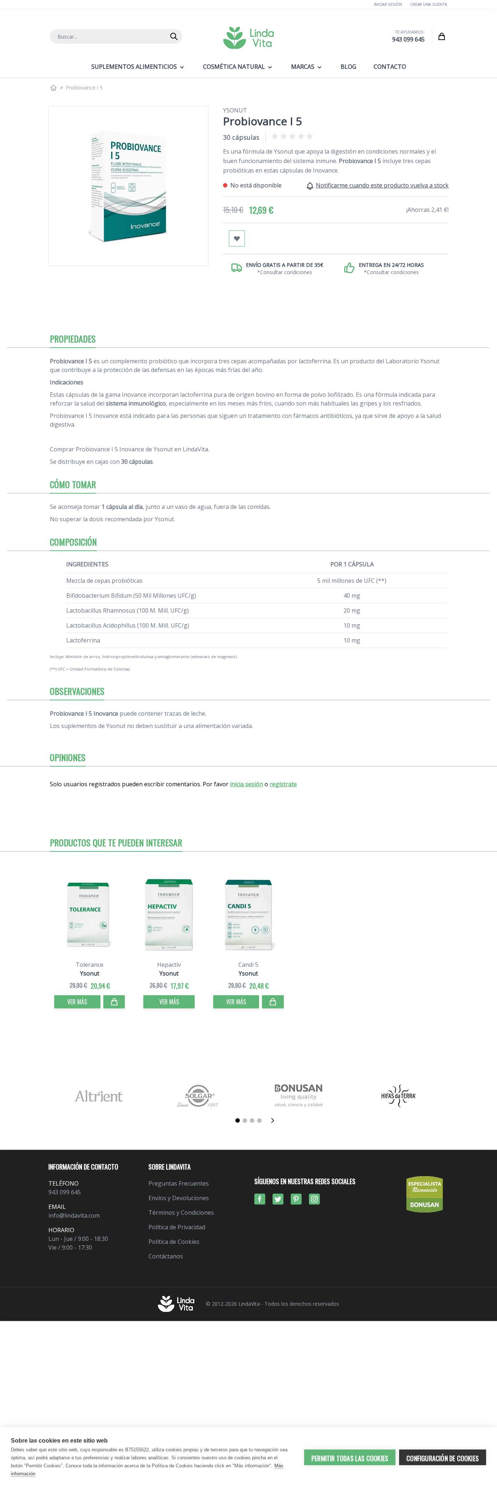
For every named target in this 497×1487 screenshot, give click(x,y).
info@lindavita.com (74, 1215)
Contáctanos (165, 1256)
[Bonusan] (298, 1095)
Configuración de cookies (442, 1458)
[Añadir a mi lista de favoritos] (237, 238)
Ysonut (235, 110)
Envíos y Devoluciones (178, 1198)
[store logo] (248, 38)
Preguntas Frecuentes (178, 1183)
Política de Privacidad (176, 1227)
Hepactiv (169, 965)
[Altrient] (98, 1095)
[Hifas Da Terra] (398, 1095)
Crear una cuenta (428, 4)
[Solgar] (198, 1095)
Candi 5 (248, 965)
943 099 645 (408, 39)
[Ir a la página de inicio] (53, 87)
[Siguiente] (275, 1120)
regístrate (283, 784)
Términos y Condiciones (181, 1213)
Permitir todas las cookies (349, 1458)
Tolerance (89, 965)
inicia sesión (246, 784)
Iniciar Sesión (388, 4)
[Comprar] (114, 1001)
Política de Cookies (173, 1242)
